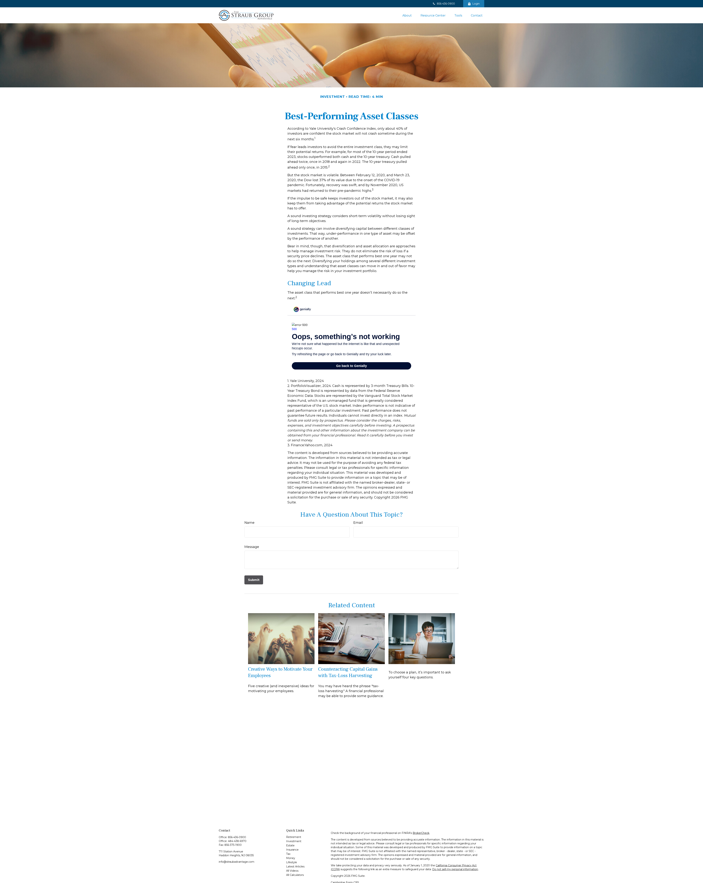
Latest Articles (295, 866)
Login (476, 3)
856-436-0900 (446, 3)
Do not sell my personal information (455, 869)
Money (290, 858)
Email (358, 523)
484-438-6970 (237, 841)
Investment (293, 841)
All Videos (292, 870)
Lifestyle (291, 862)
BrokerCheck (421, 833)
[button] (407, 15)
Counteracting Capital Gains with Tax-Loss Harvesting (348, 672)
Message (251, 547)
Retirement (293, 837)
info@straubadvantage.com (236, 861)
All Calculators (295, 875)
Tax (288, 854)
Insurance (292, 849)
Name (249, 523)
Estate (290, 845)
